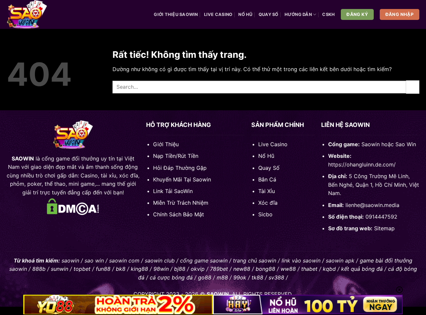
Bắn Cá (267, 179)
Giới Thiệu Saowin (176, 14)
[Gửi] (412, 86)
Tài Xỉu (266, 191)
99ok (239, 277)
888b (39, 268)
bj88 (179, 268)
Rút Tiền (188, 156)
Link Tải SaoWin (173, 191)
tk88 (257, 277)
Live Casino (218, 14)
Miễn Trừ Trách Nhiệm (180, 202)
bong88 (265, 268)
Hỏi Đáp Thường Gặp (180, 167)
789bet (219, 268)
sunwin (59, 268)
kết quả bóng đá (362, 268)
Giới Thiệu (166, 144)
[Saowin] (31, 14)
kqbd (329, 268)
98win (161, 268)
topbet (82, 268)
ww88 (288, 268)
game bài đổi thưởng (386, 260)
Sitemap (384, 228)
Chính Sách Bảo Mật (178, 214)
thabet (309, 268)
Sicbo (265, 214)
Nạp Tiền (164, 156)
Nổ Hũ (245, 14)
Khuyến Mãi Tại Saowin (182, 179)
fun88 (103, 268)
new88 (241, 268)
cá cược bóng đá (171, 277)
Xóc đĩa (268, 202)
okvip (198, 268)
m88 (222, 277)
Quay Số (269, 14)
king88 (139, 268)
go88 (204, 277)
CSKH (328, 14)
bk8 (120, 268)
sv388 (276, 277)
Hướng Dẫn (298, 14)
